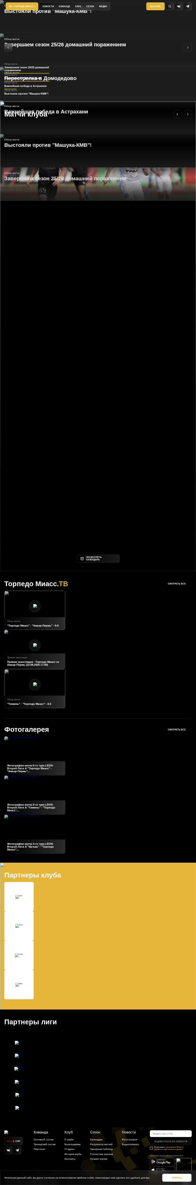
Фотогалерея (129, 1139)
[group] (34, 756)
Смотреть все (177, 584)
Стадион (70, 1149)
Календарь (96, 1139)
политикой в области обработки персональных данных (169, 1148)
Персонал (39, 1149)
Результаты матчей (101, 1144)
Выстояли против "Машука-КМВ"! (48, 11)
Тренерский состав (44, 1144)
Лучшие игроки (98, 1159)
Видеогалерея (130, 1144)
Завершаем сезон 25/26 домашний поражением (65, 45)
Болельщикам (73, 1144)
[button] (8, 48)
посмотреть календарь (94, 558)
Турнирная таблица (101, 1149)
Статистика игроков (101, 1154)
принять (177, 1178)
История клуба (73, 1154)
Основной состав (44, 1139)
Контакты (70, 1159)
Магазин (155, 6)
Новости (48, 6)
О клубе (69, 1139)
